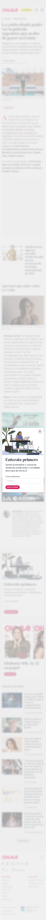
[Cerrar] (40, 431)
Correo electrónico (12, 476)
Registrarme (12, 487)
